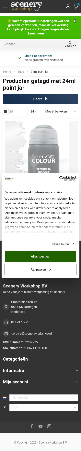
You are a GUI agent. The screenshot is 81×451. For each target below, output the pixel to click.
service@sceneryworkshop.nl (31, 333)
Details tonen (60, 243)
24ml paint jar (39, 71)
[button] (68, 6)
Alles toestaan (40, 256)
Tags (21, 71)
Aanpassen (38, 269)
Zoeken (70, 46)
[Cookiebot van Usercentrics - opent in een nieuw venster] (59, 178)
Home (7, 71)
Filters (38, 99)
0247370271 (20, 322)
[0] (76, 6)
